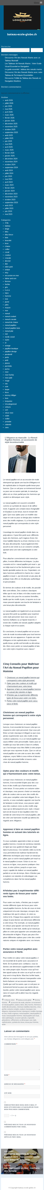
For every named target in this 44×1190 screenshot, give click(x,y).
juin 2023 (8, 211)
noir (6, 334)
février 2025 (9, 153)
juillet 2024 (9, 173)
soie (6, 386)
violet (7, 416)
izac (6, 299)
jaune (7, 302)
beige (7, 229)
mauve (7, 308)
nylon (7, 340)
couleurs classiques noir (28, 1009)
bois (6, 237)
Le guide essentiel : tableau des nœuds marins (23, 69)
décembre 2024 (11, 159)
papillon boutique (11, 348)
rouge (7, 381)
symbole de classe (18, 1022)
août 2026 (9, 100)
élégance (5, 1011)
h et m (7, 290)
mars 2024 (9, 185)
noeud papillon (10, 325)
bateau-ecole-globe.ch (22, 34)
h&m (7, 293)
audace (17, 1005)
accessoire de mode (17, 1002)
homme (8, 296)
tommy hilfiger (10, 395)
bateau (7, 226)
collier (7, 249)
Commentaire (10, 1044)
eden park (9, 267)
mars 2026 (9, 115)
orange (7, 346)
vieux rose (9, 413)
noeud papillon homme (14, 1016)
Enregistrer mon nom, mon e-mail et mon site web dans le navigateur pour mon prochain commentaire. (21, 1107)
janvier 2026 (10, 121)
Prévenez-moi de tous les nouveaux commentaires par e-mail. (20, 1126)
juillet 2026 (9, 103)
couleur (8, 255)
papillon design (11, 351)
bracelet (8, 240)
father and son (10, 278)
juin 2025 (8, 141)
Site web (7, 1093)
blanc (22, 1005)
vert (6, 410)
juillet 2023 (9, 208)
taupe (7, 389)
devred (7, 261)
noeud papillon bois (12, 328)
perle (7, 357)
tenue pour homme (31, 1022)
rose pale (8, 378)
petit (6, 360)
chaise (7, 246)
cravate (8, 258)
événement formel (15, 1011)
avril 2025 (9, 147)
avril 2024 (9, 182)
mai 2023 (8, 214)
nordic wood (10, 337)
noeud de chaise (11, 322)
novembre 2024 (11, 162)
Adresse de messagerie (14, 1084)
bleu (6, 232)
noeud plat (9, 331)
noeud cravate (10, 319)
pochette (8, 366)
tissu (7, 392)
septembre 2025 (11, 132)
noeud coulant (10, 316)
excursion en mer (12, 275)
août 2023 (9, 205)
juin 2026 (8, 106)
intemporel (26, 1011)
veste (4, 1024)
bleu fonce (9, 235)
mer (6, 310)
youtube (8, 421)
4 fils (7, 223)
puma (7, 369)
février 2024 (9, 188)
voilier (7, 419)
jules (7, 305)
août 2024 (9, 170)
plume (7, 363)
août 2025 (9, 135)
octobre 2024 (10, 164)
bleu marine (29, 1005)
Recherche (36, 50)
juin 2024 (8, 176)
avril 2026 (9, 112)
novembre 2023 (11, 197)
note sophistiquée (8, 1018)
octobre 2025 (10, 129)
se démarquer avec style (27, 1020)
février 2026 (9, 118)
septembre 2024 (11, 167)
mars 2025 (9, 150)
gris (6, 287)
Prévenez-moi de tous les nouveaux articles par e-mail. (20, 1136)
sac (6, 384)
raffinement (15, 1020)
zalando (8, 424)
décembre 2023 (11, 194)
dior (6, 264)
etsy (6, 273)
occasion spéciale (21, 1018)
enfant (7, 270)
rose (6, 372)
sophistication (6, 1022)
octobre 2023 (10, 199)
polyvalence (6, 1020)
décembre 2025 (11, 124)
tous (6, 398)
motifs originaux (12, 1013)
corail (7, 252)
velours (8, 407)
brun (6, 243)
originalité (30, 1018)
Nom (6, 1075)
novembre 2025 (11, 126)
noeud (7, 313)
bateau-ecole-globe (24, 1000)
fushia (7, 284)
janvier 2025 (10, 156)
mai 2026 (8, 109)
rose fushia (9, 375)
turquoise (8, 401)
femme (8, 281)
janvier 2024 (10, 191)
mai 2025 (8, 144)
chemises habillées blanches (26, 1007)
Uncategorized (10, 404)
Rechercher (6, 47)
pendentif (8, 354)
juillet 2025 (9, 138)
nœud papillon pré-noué (31, 1016)
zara (6, 427)
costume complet (13, 1009)
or (5, 343)
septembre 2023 (11, 202)
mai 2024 (8, 179)
